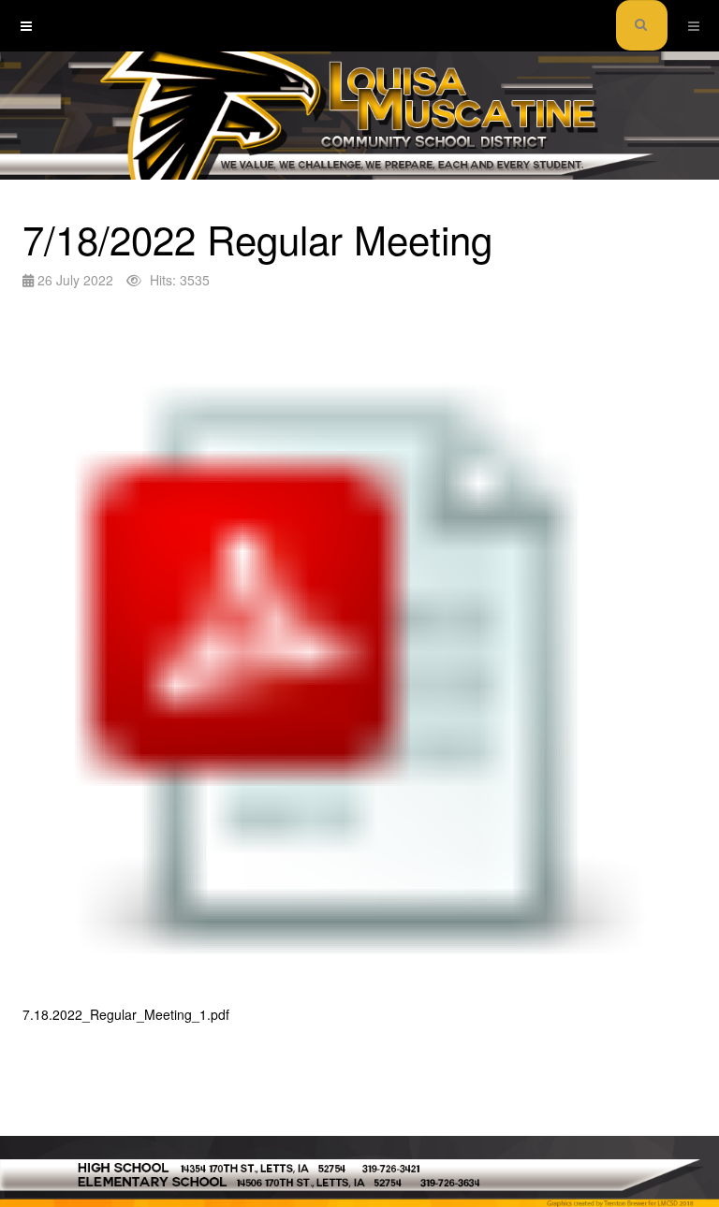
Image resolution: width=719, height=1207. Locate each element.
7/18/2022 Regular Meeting (257, 239)
